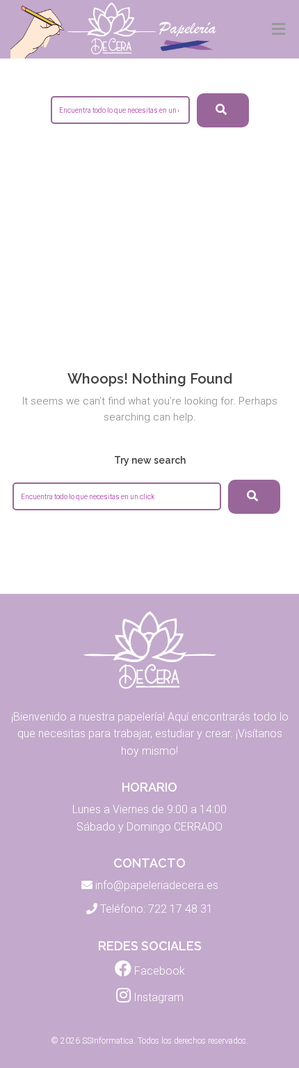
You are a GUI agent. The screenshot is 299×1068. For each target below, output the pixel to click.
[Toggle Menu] (278, 30)
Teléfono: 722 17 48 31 (156, 909)
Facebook (158, 970)
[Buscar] (254, 497)
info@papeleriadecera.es (156, 885)
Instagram (157, 997)
